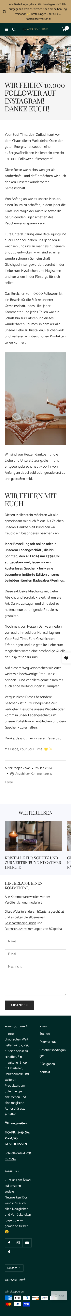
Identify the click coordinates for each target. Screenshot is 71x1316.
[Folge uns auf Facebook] (9, 1242)
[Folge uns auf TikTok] (9, 1251)
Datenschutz (47, 1042)
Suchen (44, 1033)
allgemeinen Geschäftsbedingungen (25, 920)
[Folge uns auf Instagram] (18, 1242)
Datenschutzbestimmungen (23, 929)
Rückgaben (47, 1064)
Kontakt (44, 1072)
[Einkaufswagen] (64, 29)
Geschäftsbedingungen (52, 1053)
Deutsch (12, 1267)
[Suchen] (14, 29)
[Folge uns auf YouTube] (26, 1242)
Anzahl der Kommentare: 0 (33, 774)
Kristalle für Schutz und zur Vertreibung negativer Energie (33, 862)
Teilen (9, 782)
